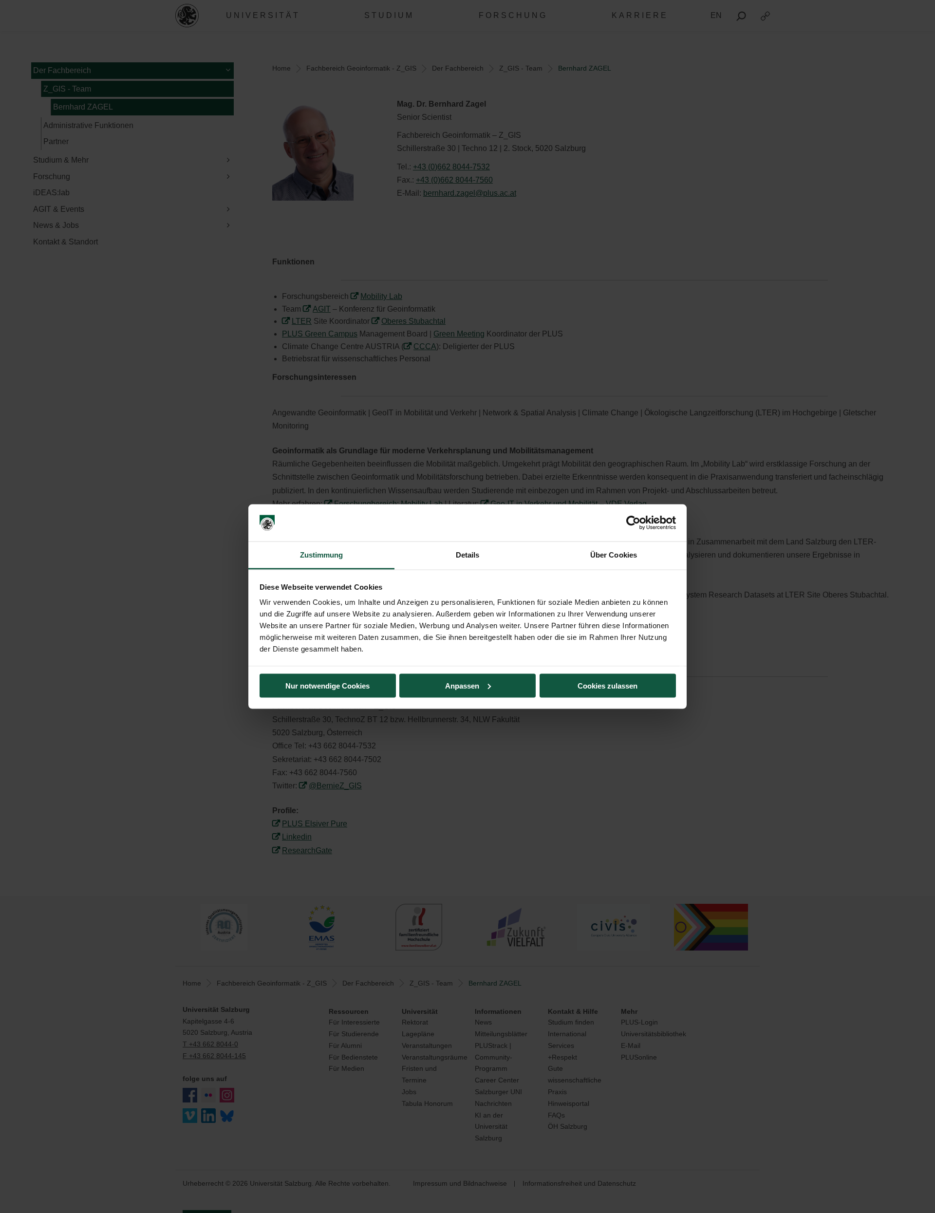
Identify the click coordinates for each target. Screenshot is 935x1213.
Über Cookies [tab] (613, 555)
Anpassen (462, 685)
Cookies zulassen (607, 685)
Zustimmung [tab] (321, 555)
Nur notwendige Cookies (327, 685)
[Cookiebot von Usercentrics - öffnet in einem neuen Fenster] (633, 523)
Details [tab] (468, 555)
